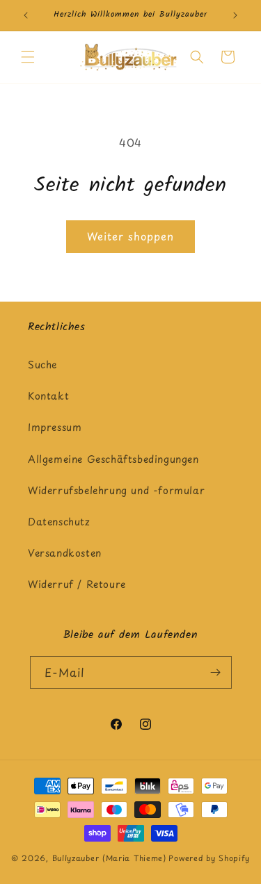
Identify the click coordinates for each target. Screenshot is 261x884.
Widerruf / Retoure (77, 584)
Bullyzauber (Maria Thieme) (109, 858)
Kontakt (48, 395)
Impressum (54, 427)
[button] (28, 57)
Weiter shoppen (130, 236)
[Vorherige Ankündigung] (25, 15)
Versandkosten (65, 553)
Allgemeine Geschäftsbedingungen (113, 459)
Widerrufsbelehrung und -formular (116, 490)
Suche (42, 364)
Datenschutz (59, 521)
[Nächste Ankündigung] (235, 15)
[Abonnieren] (215, 672)
